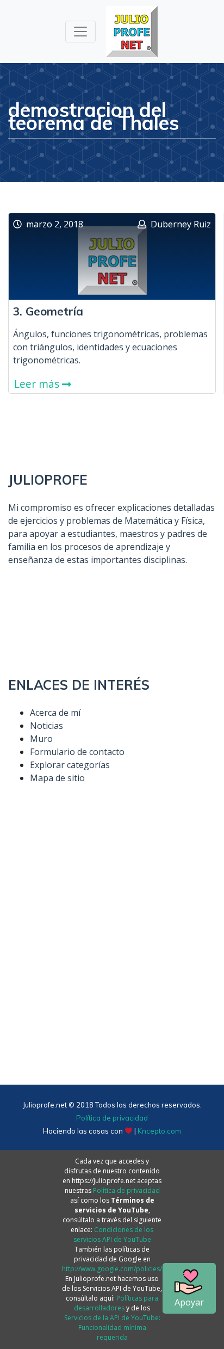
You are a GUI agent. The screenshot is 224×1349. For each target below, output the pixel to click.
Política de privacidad (112, 1117)
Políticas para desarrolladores (116, 1303)
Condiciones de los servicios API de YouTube (113, 1234)
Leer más (38, 383)
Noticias (46, 726)
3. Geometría (48, 311)
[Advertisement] (112, 957)
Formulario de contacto (77, 752)
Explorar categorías (70, 765)
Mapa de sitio (57, 778)
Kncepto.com (159, 1131)
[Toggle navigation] (80, 31)
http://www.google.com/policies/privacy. (124, 1268)
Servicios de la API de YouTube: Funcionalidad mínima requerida (112, 1327)
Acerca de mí (55, 713)
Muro (41, 739)
